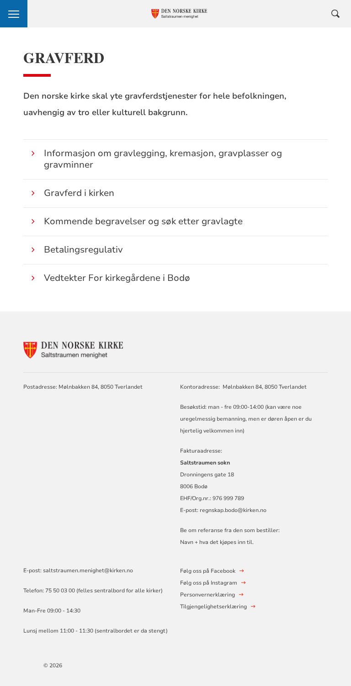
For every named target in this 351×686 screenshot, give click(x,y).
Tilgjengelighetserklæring (213, 606)
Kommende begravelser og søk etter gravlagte (143, 221)
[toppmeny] (13, 13)
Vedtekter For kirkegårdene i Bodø (117, 278)
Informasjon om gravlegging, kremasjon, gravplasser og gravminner (163, 159)
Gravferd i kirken (79, 193)
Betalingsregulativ (83, 249)
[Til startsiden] (73, 349)
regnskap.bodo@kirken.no (233, 510)
